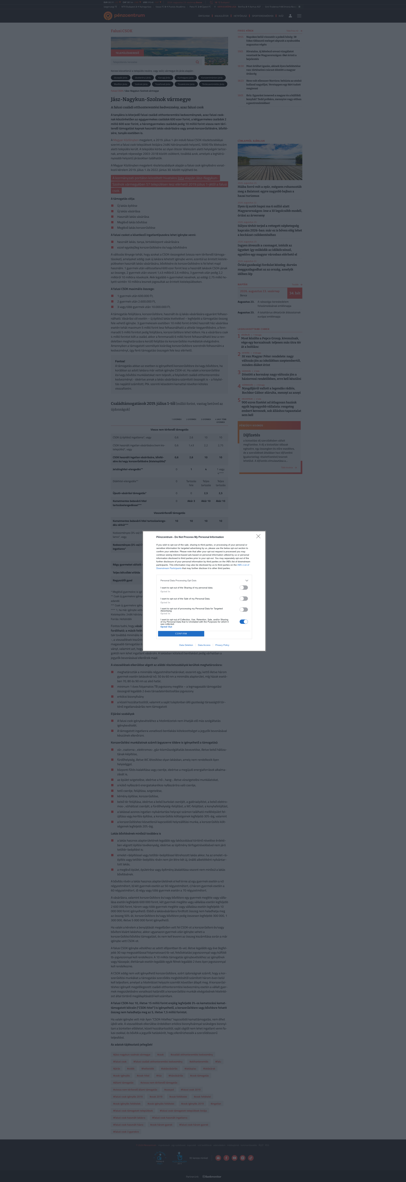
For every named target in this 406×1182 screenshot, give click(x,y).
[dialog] (204, 591)
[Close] (259, 537)
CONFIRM (181, 633)
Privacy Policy (222, 645)
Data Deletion (186, 645)
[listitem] (204, 580)
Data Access (204, 645)
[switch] (244, 587)
